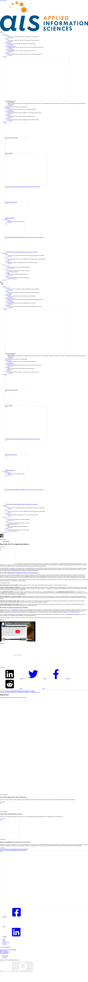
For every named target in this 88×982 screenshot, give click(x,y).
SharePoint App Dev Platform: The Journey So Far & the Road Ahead (22, 572)
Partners (4, 941)
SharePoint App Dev (36, 692)
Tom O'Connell (3, 539)
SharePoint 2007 (13, 692)
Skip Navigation (3, 0)
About (4, 938)
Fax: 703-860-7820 (4, 953)
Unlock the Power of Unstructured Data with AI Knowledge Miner (14, 849)
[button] (4, 34)
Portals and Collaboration (24, 690)
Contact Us (5, 944)
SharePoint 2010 (20, 692)
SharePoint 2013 (28, 692)
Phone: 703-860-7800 (4, 952)
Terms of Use (5, 955)
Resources (5, 943)
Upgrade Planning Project (30, 615)
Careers (4, 940)
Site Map (4, 957)
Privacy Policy (6, 956)
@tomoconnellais (6, 541)
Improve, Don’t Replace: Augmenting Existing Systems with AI (13, 850)
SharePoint (32, 690)
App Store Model (5, 692)
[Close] (0, 961)
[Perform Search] (22, 967)
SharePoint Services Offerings (73, 614)
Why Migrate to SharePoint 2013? (14, 607)
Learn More (2, 801)
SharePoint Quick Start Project (17, 615)
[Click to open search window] (1, 282)
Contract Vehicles (6, 942)
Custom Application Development (12, 690)
